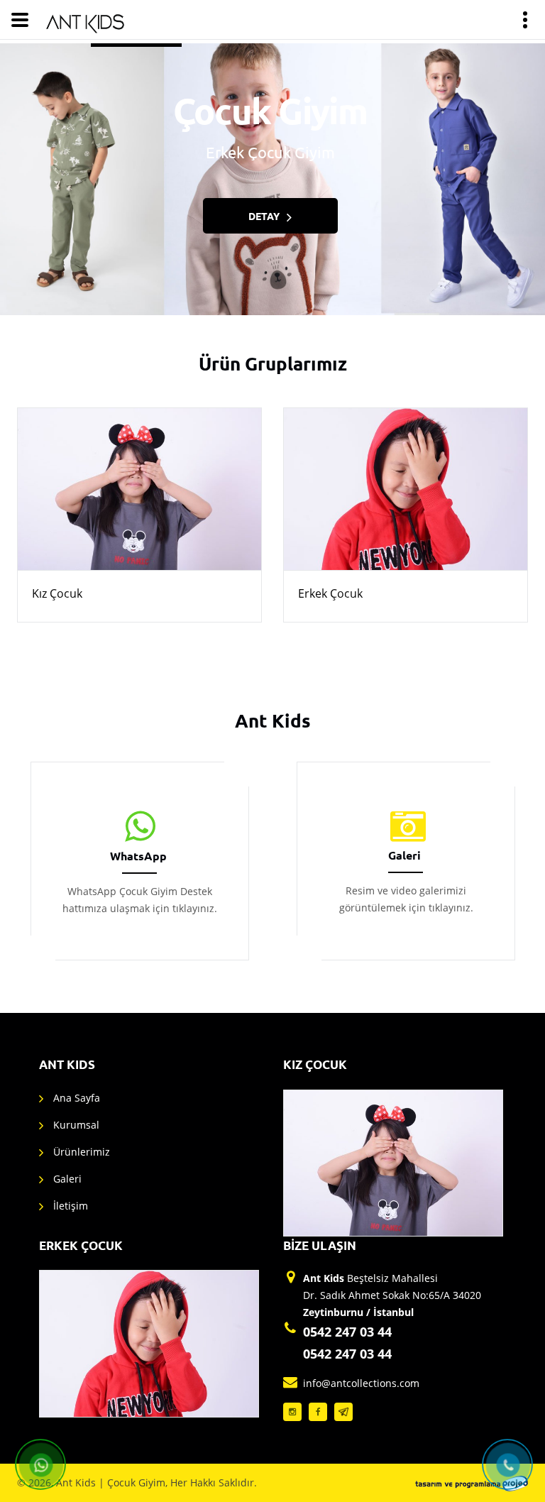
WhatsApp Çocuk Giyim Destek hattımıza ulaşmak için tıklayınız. (139, 899)
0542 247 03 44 (347, 1331)
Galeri (404, 855)
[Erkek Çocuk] (405, 489)
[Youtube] (343, 1412)
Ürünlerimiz (81, 1151)
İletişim (70, 1205)
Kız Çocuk (57, 593)
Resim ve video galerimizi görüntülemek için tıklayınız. (405, 899)
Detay (264, 215)
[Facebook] (318, 1412)
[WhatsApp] (139, 827)
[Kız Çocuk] (139, 489)
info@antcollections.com (361, 1383)
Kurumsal (76, 1124)
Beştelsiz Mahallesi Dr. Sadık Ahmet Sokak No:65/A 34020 (392, 1295)
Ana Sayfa (76, 1097)
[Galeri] (406, 827)
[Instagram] (292, 1412)
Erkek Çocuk (330, 593)
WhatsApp (138, 855)
